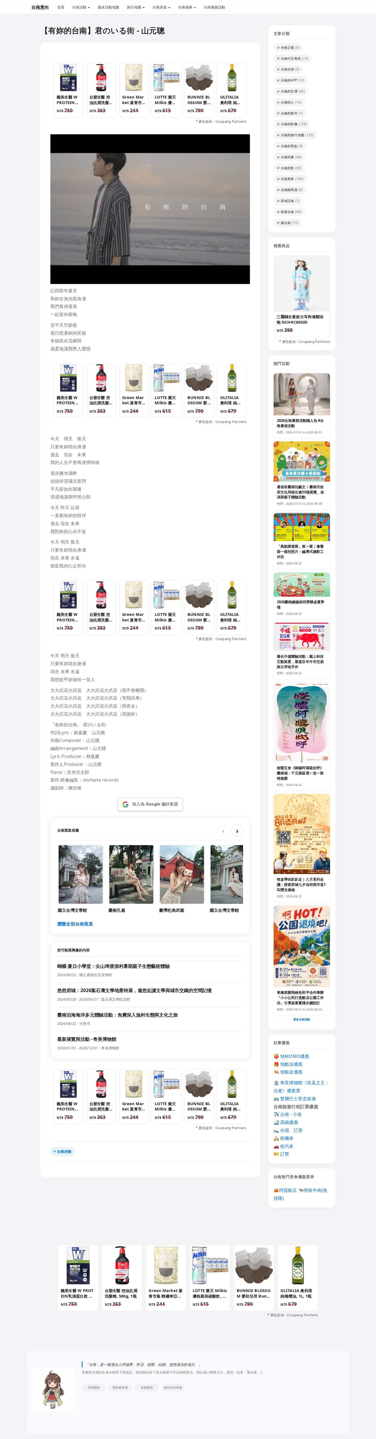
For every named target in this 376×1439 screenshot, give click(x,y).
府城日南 (287, 200)
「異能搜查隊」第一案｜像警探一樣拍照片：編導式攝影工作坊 (300, 551)
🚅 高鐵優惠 (286, 1122)
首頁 (60, 7)
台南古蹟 (287, 69)
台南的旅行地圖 (292, 135)
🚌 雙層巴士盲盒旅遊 (295, 1099)
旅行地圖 (134, 7)
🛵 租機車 (284, 1138)
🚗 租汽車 (284, 1146)
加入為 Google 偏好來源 (155, 804)
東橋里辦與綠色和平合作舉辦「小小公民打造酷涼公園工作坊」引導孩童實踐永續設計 (300, 997)
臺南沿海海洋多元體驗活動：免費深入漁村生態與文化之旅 (117, 1015)
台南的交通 (289, 91)
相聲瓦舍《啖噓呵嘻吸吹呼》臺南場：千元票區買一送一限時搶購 (300, 773)
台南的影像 (289, 124)
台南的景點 (289, 146)
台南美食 (160, 7)
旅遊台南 (287, 211)
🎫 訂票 (281, 1154)
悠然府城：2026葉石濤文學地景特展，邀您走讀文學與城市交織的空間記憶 (134, 990)
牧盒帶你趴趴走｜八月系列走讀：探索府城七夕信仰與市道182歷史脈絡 (301, 884)
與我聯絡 (94, 1387)
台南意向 (40, 7)
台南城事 (185, 7)
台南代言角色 (291, 58)
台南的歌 (64, 1151)
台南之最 (287, 47)
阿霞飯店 (288, 1190)
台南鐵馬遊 (289, 189)
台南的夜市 (289, 113)
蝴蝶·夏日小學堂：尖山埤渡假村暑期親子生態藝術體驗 (113, 966)
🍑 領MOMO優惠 (291, 1056)
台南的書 (287, 157)
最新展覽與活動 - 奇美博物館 (86, 1039)
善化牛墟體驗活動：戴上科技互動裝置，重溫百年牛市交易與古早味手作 (300, 661)
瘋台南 (286, 222)
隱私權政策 (120, 1387)
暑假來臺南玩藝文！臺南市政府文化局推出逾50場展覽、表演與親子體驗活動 (300, 492)
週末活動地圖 (108, 7)
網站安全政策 (173, 1387)
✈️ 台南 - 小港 (288, 1114)
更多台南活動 (301, 1019)
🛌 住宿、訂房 (288, 1130)
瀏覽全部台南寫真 (75, 924)
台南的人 (287, 102)
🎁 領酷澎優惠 (288, 1064)
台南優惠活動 (214, 7)
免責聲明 (147, 1387)
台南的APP (289, 80)
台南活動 (79, 7)
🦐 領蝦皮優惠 (288, 1072)
